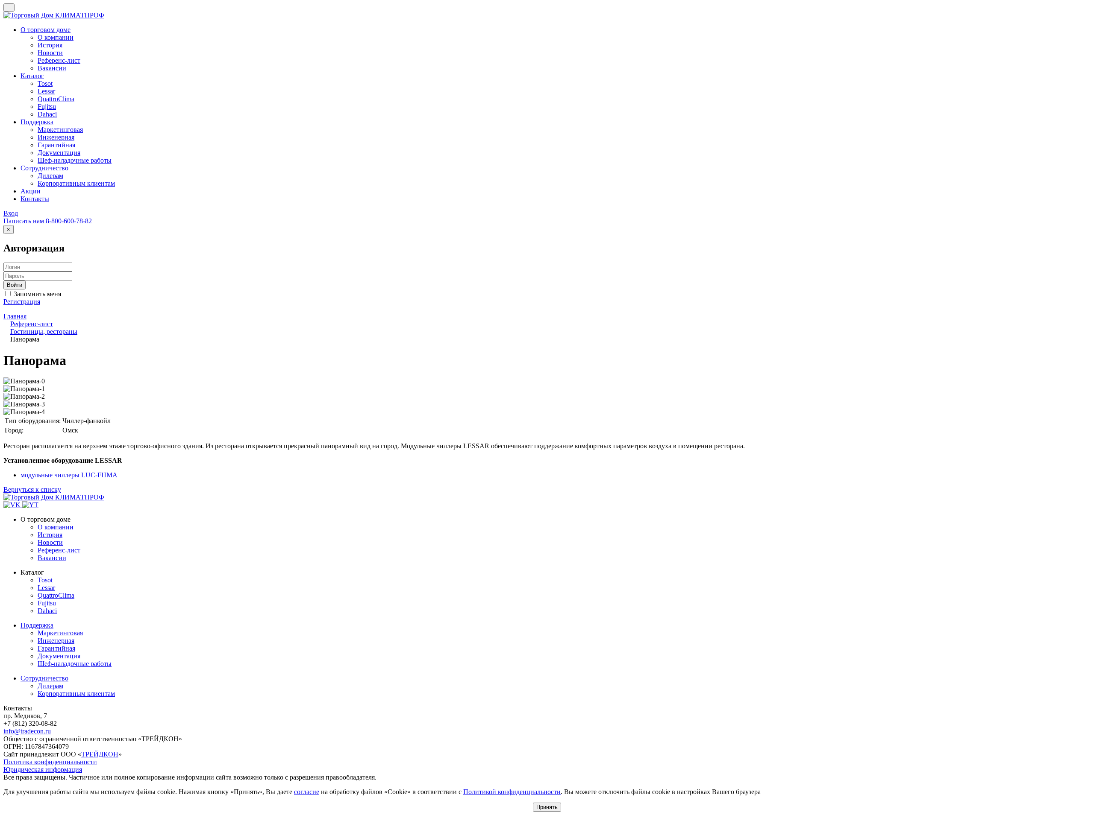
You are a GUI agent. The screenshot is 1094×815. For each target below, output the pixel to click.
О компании (56, 527)
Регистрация (21, 301)
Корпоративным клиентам (76, 693)
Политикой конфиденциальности (512, 791)
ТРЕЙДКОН (99, 754)
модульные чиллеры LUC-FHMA (69, 475)
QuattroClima (56, 595)
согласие (306, 791)
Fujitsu (47, 603)
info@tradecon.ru (27, 731)
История (50, 534)
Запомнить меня (36, 294)
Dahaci (47, 610)
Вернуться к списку (32, 489)
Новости (50, 542)
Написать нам (23, 221)
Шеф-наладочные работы (75, 663)
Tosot (45, 580)
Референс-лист (59, 550)
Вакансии (52, 557)
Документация (59, 656)
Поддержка (37, 625)
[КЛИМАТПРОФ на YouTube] (30, 504)
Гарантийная (56, 648)
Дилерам (50, 685)
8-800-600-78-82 (69, 221)
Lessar (46, 587)
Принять (547, 807)
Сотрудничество (44, 678)
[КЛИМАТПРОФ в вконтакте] (12, 504)
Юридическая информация (42, 769)
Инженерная (56, 640)
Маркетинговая (60, 633)
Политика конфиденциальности (50, 761)
